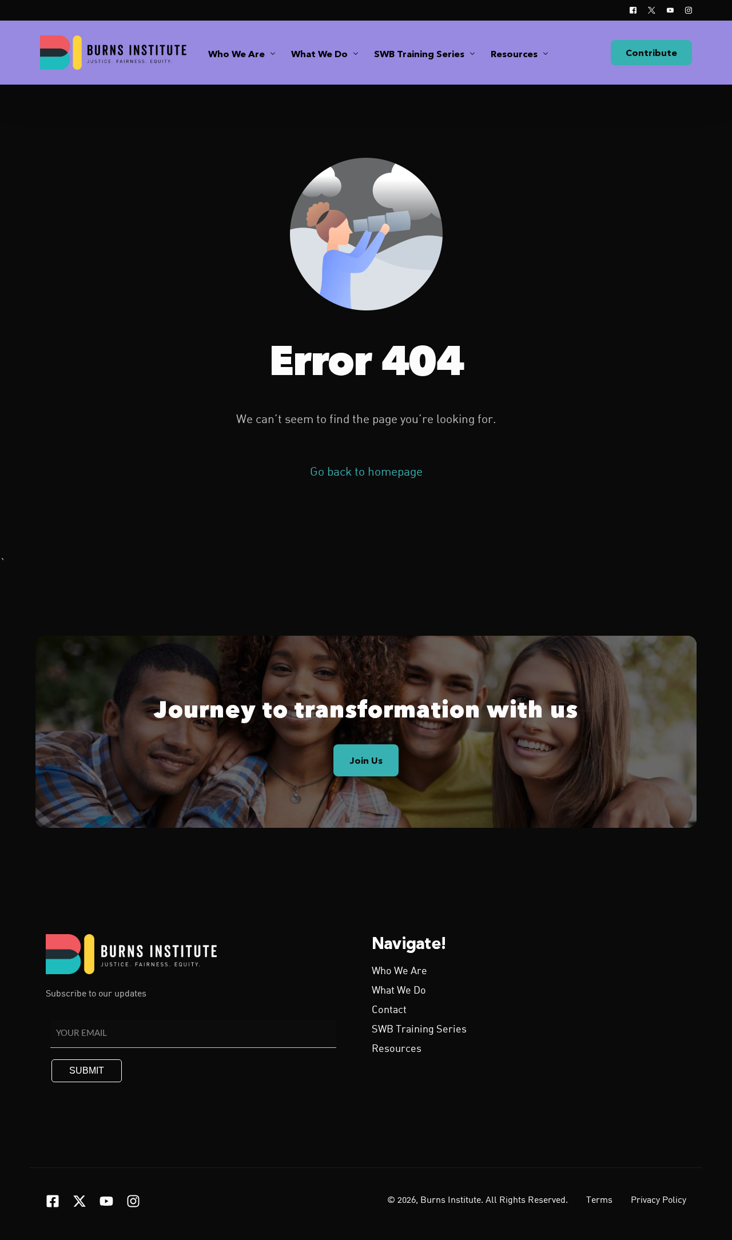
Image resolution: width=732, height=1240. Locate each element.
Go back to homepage (366, 473)
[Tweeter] (651, 10)
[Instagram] (685, 10)
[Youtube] (670, 10)
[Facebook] (633, 10)
